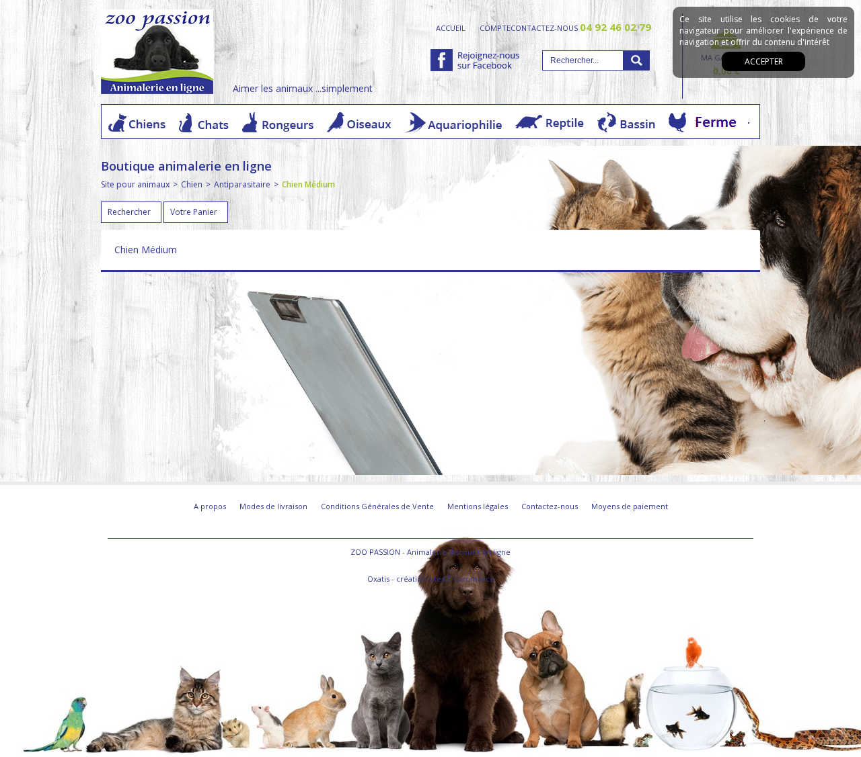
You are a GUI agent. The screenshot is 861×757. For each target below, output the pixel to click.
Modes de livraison (273, 506)
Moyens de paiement (629, 506)
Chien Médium (308, 184)
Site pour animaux (135, 184)
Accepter (764, 61)
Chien (191, 184)
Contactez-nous (549, 506)
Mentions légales (477, 506)
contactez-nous (581, 27)
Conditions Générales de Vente (377, 506)
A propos (210, 506)
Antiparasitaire (242, 184)
